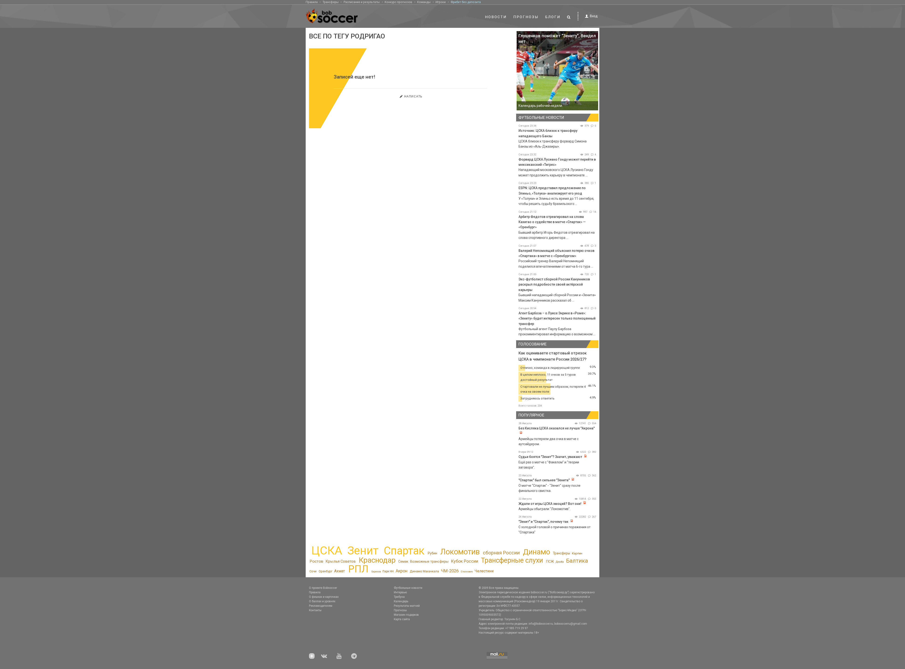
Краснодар (377, 560)
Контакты (315, 610)
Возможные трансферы (429, 562)
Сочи (313, 571)
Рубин (432, 553)
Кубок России (464, 561)
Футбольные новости (408, 588)
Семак (403, 561)
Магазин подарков (406, 614)
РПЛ (358, 569)
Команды (424, 2)
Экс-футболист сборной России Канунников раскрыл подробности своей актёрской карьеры (554, 284)
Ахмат (339, 571)
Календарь (401, 601)
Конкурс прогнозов (398, 2)
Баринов (376, 571)
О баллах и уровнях (322, 601)
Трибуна (399, 596)
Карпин (577, 553)
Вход (594, 16)
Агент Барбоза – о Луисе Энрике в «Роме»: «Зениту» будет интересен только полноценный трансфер (557, 318)
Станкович (467, 571)
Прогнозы (526, 17)
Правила (312, 2)
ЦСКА (326, 550)
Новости (496, 17)
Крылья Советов (340, 561)
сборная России (501, 553)
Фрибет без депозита (466, 2)
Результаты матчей (407, 605)
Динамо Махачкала (424, 571)
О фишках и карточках (324, 596)
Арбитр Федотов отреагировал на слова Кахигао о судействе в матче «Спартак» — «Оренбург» (552, 222)
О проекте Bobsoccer (323, 588)
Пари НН (388, 571)
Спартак (404, 550)
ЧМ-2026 (450, 570)
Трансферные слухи (512, 560)
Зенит (362, 550)
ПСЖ (550, 561)
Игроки (441, 2)
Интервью (400, 592)
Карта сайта (402, 619)
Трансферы (331, 2)
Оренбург (325, 571)
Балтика (577, 560)
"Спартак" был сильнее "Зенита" (544, 480)
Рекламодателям (320, 605)
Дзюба (560, 561)
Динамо (536, 552)
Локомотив (460, 551)
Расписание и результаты (362, 2)
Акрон (401, 571)
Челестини (484, 571)
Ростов (316, 561)
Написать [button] (413, 96)
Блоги (552, 17)
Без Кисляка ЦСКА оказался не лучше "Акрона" (556, 428)
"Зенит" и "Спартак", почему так (543, 522)
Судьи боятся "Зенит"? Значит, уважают (550, 457)
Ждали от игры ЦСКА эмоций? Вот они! (549, 504)
